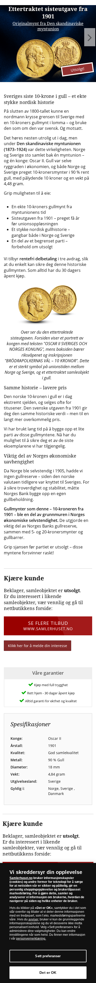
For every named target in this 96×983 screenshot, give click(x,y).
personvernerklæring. (31, 938)
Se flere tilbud (48, 625)
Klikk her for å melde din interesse (37, 645)
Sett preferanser (48, 956)
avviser (33, 919)
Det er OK (47, 972)
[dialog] (48, 923)
